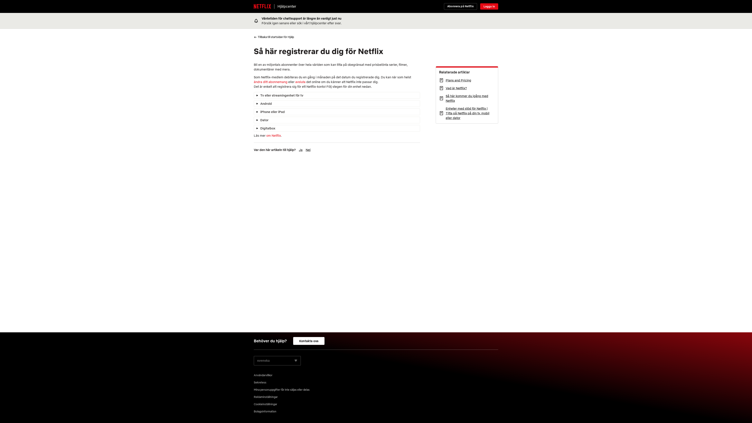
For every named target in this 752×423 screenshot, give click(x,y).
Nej (308, 150)
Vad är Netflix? (456, 88)
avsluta (300, 82)
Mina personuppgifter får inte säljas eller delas (282, 389)
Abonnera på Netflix (460, 6)
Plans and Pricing (458, 80)
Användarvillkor (263, 375)
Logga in (489, 6)
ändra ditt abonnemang (270, 82)
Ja (301, 150)
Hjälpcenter (286, 6)
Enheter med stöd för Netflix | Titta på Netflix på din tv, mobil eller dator (467, 113)
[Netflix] (262, 6)
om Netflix (273, 135)
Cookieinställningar (265, 404)
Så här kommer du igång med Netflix (467, 98)
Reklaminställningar (266, 397)
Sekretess (260, 382)
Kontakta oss (308, 341)
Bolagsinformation (265, 411)
